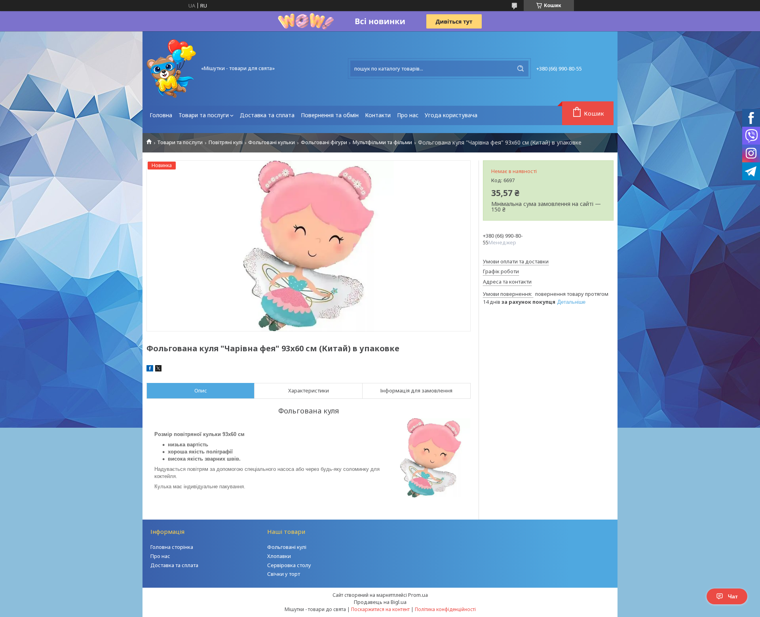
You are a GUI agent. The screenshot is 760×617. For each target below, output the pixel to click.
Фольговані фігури (324, 142)
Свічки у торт (283, 573)
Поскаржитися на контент (380, 609)
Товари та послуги (204, 115)
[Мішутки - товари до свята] (171, 68)
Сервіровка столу (289, 565)
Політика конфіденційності (445, 609)
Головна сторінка (171, 546)
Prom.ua (418, 594)
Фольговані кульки (271, 142)
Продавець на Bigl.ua (380, 602)
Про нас (407, 115)
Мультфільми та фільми (382, 142)
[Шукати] (520, 68)
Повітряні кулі (226, 142)
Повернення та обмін (330, 115)
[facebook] (149, 369)
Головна (161, 115)
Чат (733, 596)
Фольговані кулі (286, 546)
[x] (158, 369)
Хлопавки (279, 556)
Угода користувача (451, 115)
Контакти (378, 115)
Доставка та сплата (267, 115)
